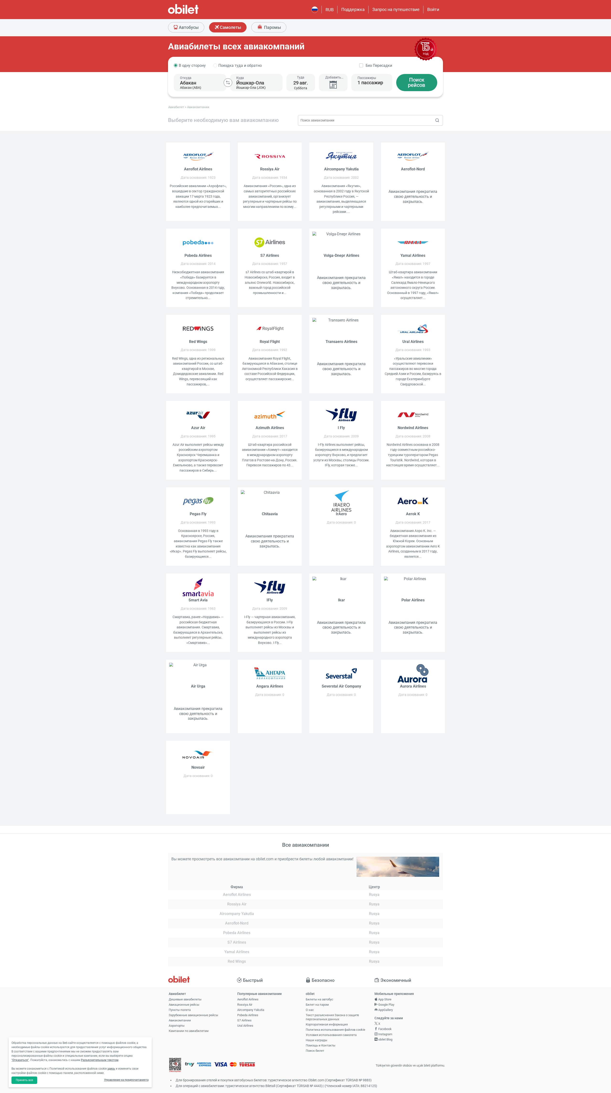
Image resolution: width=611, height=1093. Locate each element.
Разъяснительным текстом (99, 1060)
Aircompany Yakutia (250, 1010)
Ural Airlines (245, 1025)
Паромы (272, 27)
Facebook (385, 1029)
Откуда (185, 78)
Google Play (386, 1004)
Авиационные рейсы (184, 1004)
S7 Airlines (244, 1020)
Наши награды (316, 1040)
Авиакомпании (180, 1020)
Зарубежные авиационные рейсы (193, 1015)
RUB (330, 9)
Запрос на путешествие (396, 9)
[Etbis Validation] (175, 1065)
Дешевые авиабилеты (185, 999)
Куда (240, 78)
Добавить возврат (333, 77)
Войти (433, 9)
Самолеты (230, 27)
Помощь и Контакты (320, 1045)
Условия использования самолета (331, 1035)
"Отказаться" (20, 1060)
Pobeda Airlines (247, 1015)
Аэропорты (176, 1025)
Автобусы (188, 27)
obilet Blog (385, 1039)
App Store (384, 999)
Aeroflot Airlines (247, 999)
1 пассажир (370, 82)
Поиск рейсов (416, 82)
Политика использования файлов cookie (335, 1029)
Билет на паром (317, 1004)
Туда (300, 77)
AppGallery (385, 1010)
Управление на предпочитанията (126, 1080)
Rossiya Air (244, 1004)
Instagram (385, 1034)
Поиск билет (315, 1050)
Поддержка (353, 9)
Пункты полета (180, 1010)
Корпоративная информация (327, 1024)
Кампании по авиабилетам (189, 1031)
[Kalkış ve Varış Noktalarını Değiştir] (228, 82)
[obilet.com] (194, 13)
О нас (310, 1010)
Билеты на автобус (319, 999)
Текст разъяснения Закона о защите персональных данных (332, 1017)
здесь (111, 1068)
